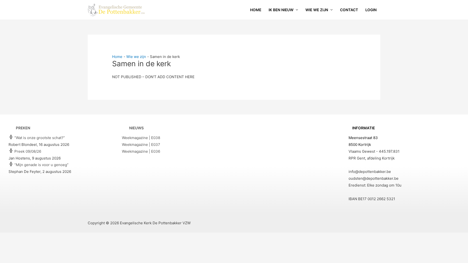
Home (255, 10)
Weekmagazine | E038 (141, 137)
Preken (23, 128)
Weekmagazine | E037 (141, 144)
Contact (349, 10)
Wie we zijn (316, 10)
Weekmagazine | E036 (141, 151)
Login (371, 10)
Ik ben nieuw (281, 10)
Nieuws (136, 128)
